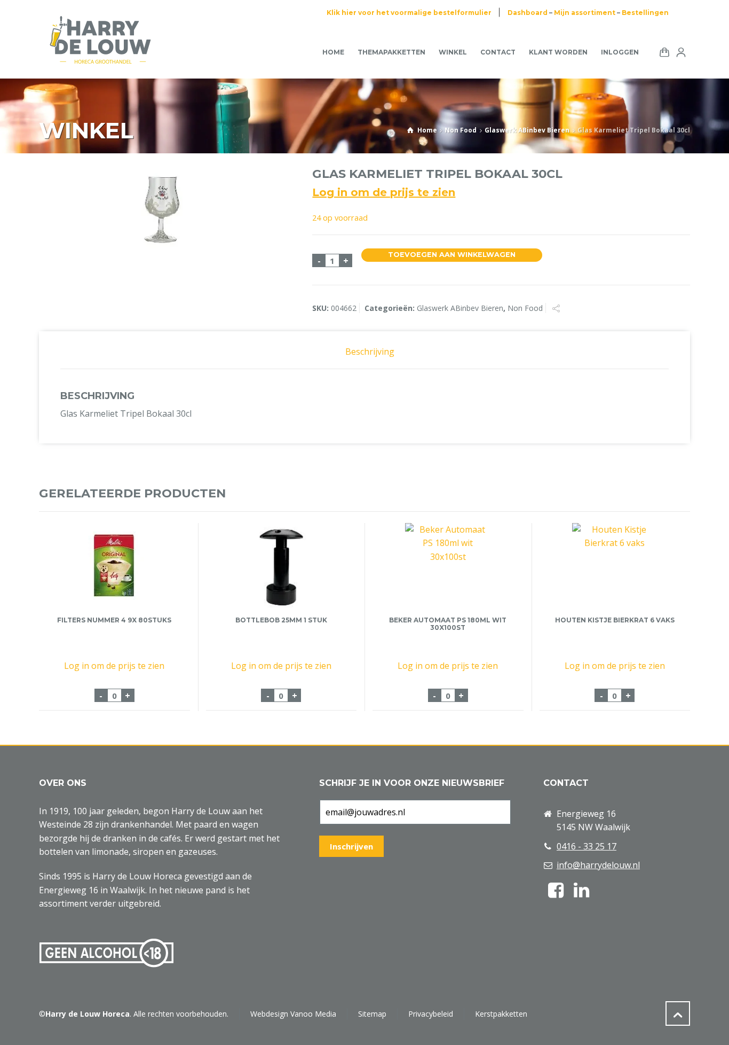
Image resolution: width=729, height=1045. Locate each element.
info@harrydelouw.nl (598, 865)
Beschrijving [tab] (369, 351)
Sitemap (372, 1014)
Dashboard (528, 13)
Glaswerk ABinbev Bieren (527, 130)
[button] (13, 1031)
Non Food (461, 130)
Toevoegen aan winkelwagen (452, 255)
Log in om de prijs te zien (383, 192)
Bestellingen (645, 13)
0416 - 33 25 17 (586, 846)
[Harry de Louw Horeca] (100, 52)
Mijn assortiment (584, 13)
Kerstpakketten (501, 1014)
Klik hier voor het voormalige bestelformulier (409, 13)
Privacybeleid (430, 1014)
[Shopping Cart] (662, 51)
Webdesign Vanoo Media (293, 1014)
